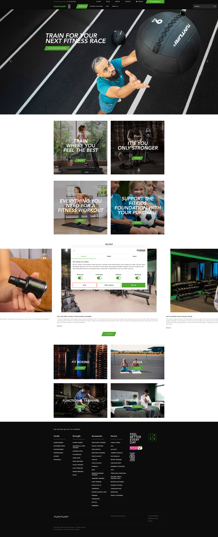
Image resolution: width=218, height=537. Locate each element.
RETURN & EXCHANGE (117, 481)
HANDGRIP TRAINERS (98, 478)
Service (117, 1)
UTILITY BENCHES (78, 468)
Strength (77, 436)
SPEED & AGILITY (97, 456)
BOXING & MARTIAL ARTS (99, 492)
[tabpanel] (109, 61)
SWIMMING (95, 505)
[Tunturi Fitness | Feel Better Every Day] (63, 6)
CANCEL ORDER (115, 442)
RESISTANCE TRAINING (98, 452)
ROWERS (56, 456)
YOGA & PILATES (96, 463)
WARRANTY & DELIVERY (118, 466)
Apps (107, 6)
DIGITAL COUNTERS (97, 446)
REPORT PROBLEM (116, 459)
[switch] (99, 278)
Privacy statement (58, 529)
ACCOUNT (114, 449)
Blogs (108, 1)
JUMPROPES (95, 488)
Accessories (97, 436)
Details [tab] (109, 256)
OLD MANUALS (115, 456)
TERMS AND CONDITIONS (118, 473)
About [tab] (134, 256)
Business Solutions (96, 6)
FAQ (112, 446)
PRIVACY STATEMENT (117, 495)
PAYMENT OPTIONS (116, 485)
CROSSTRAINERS (58, 449)
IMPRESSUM (114, 492)
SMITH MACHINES (78, 461)
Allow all (133, 285)
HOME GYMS (76, 458)
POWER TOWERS (78, 442)
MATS (93, 470)
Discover (59, 325)
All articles (109, 334)
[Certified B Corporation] (147, 457)
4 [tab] (111, 104)
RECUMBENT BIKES (59, 446)
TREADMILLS (57, 459)
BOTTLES (94, 502)
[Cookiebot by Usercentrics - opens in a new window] (138, 250)
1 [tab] (106, 104)
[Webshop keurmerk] (147, 448)
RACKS (75, 475)
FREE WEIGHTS (96, 449)
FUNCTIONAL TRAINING (99, 442)
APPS (112, 470)
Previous (11, 61)
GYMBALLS (95, 466)
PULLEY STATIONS (78, 464)
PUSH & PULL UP (96, 485)
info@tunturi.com (153, 518)
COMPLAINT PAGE (116, 488)
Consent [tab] (83, 256)
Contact (128, 1)
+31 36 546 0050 (71, 1)
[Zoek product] (214, 6)
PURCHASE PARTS (116, 463)
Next (207, 61)
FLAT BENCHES (77, 454)
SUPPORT (94, 459)
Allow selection (109, 285)
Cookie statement (69, 529)
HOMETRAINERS (58, 442)
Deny (84, 285)
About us (115, 6)
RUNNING (94, 495)
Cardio (57, 436)
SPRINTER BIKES (58, 452)
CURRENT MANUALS (117, 452)
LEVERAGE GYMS (78, 451)
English (140, 1)
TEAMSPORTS (96, 499)
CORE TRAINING (96, 481)
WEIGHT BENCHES (78, 471)
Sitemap (77, 529)
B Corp (98, 1)
